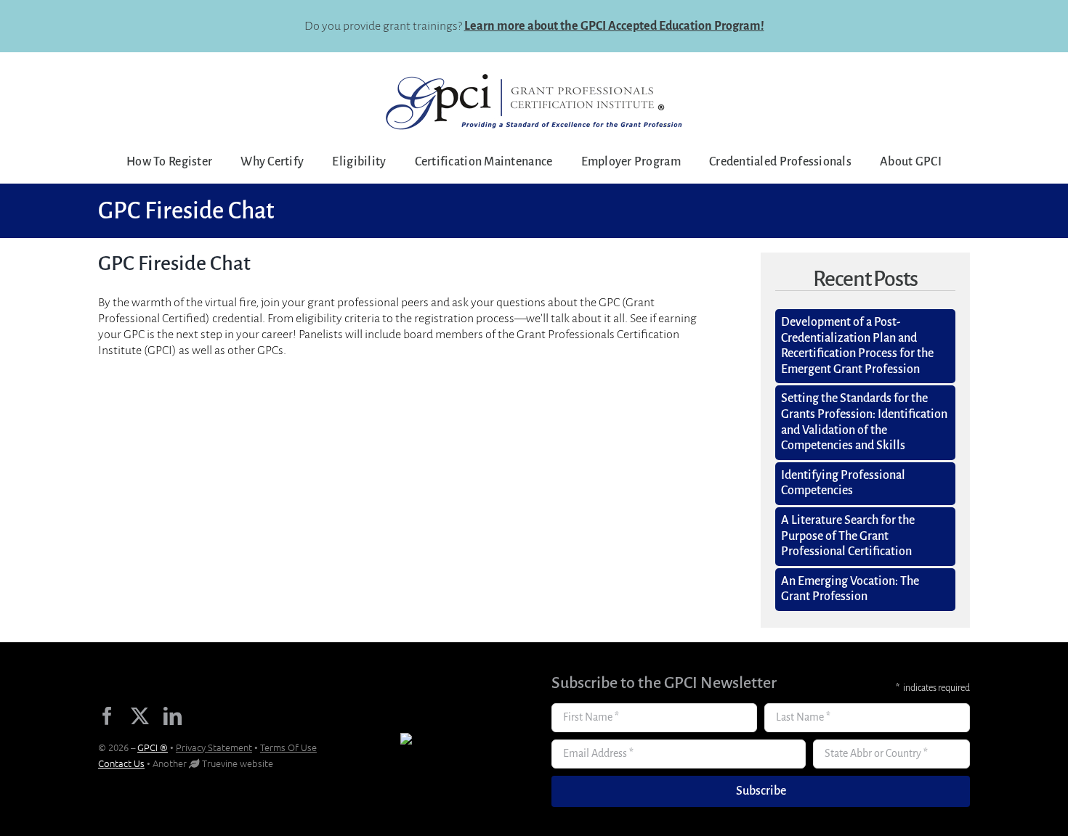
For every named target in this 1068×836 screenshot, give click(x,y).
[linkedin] (172, 716)
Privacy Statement (214, 747)
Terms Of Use (288, 747)
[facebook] (107, 716)
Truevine (220, 763)
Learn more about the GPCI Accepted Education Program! (614, 26)
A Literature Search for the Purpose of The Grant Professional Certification (848, 536)
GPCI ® (152, 747)
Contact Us (121, 763)
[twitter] (140, 716)
